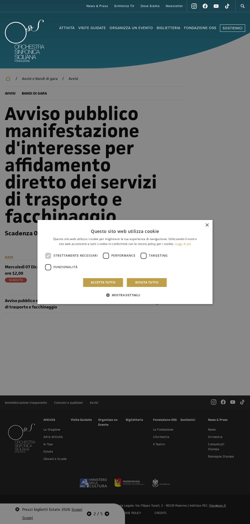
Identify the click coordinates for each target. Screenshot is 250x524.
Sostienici (232, 28)
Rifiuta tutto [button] (146, 282)
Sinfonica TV (124, 6)
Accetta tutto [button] (103, 282)
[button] (125, 295)
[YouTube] (216, 6)
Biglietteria (168, 28)
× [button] (207, 225)
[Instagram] (194, 6)
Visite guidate (92, 28)
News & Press (97, 6)
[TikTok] (227, 6)
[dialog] (125, 262)
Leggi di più (183, 244)
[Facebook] (205, 6)
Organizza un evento (131, 28)
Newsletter (174, 6)
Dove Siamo (150, 6)
